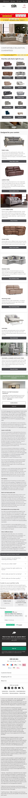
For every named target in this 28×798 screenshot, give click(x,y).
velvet (21, 412)
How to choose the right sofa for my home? (11, 569)
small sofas (6, 454)
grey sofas (3, 536)
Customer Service (6, 672)
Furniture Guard (5, 474)
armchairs (18, 418)
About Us (3, 680)
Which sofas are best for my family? (11, 574)
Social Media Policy (20, 691)
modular (5, 488)
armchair (12, 482)
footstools (13, 455)
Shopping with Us (6, 676)
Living (5, 22)
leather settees (4, 417)
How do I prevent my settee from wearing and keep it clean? (11, 558)
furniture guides (13, 469)
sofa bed (8, 442)
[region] (14, 399)
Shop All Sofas (14, 220)
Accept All (14, 406)
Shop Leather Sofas (14, 191)
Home (2, 22)
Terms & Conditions (13, 693)
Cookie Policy (5, 691)
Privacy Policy (12, 691)
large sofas (24, 452)
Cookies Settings (14, 402)
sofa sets (8, 411)
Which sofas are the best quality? (11, 578)
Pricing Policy (5, 693)
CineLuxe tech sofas (11, 525)
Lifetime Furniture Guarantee (8, 503)
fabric (7, 414)
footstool (18, 482)
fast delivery (6, 486)
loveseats (7, 455)
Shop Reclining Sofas (14, 306)
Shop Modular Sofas (14, 278)
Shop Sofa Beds (14, 338)
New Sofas (21, 427)
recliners (12, 461)
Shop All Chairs (14, 369)
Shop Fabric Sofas (14, 161)
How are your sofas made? (8, 564)
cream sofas (20, 542)
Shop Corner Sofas (14, 247)
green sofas (14, 547)
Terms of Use (22, 693)
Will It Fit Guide (5, 445)
